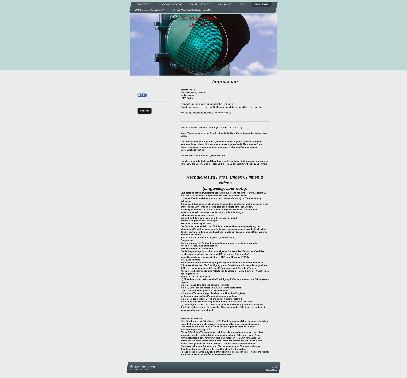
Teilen (143, 95)
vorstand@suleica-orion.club (249, 107)
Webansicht (271, 369)
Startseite (144, 111)
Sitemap (151, 367)
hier (229, 112)
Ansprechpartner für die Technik (199, 112)
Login (274, 366)
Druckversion (140, 367)
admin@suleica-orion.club (200, 107)
